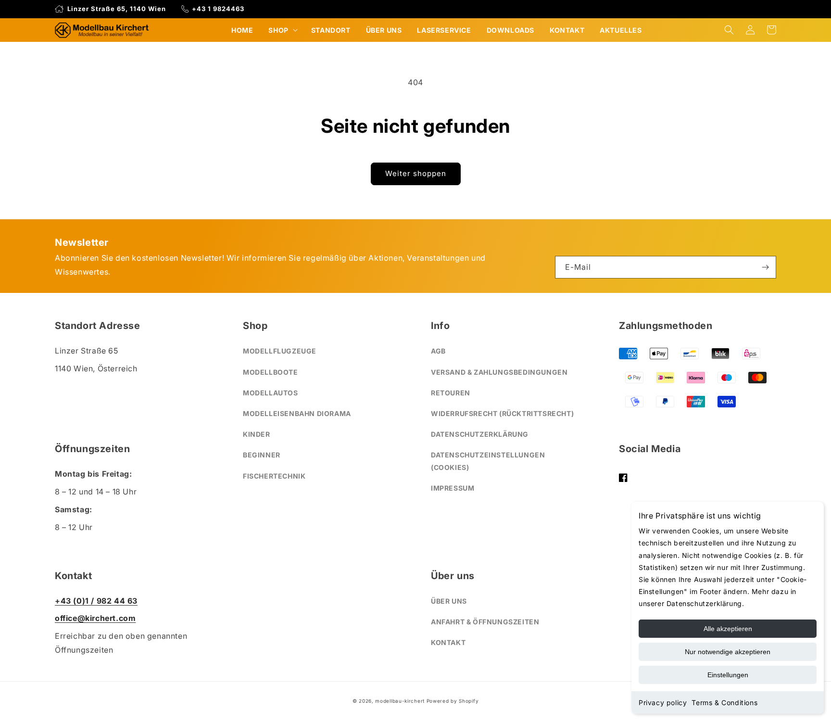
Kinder (256, 434)
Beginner (261, 455)
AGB (438, 351)
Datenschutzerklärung (480, 434)
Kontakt (448, 642)
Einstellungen (727, 675)
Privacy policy (663, 702)
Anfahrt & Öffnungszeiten (485, 622)
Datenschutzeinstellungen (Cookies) (488, 461)
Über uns (449, 601)
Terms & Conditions (724, 702)
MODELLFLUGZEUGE (279, 351)
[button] (282, 30)
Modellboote (270, 372)
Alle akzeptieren (728, 628)
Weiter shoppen (415, 173)
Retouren (450, 393)
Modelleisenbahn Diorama (297, 413)
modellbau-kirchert (400, 701)
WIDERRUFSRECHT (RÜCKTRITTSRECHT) (502, 413)
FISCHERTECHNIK (274, 476)
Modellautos (270, 393)
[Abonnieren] (765, 267)
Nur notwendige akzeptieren (727, 652)
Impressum (452, 488)
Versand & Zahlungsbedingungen (499, 372)
